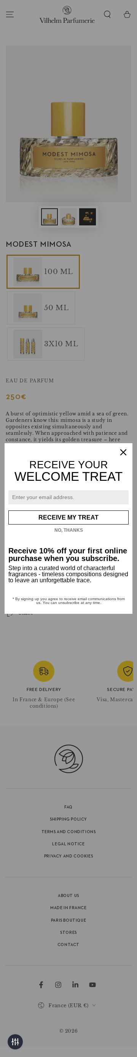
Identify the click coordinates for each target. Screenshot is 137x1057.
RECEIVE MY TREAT (68, 517)
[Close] (123, 452)
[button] (15, 1042)
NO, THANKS (68, 530)
